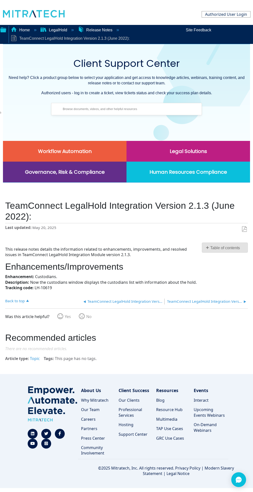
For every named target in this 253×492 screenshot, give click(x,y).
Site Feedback (198, 30)
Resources (167, 390)
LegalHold (58, 30)
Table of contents (225, 248)
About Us (91, 390)
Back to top (15, 300)
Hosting (126, 424)
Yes (68, 316)
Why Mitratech (94, 400)
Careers (88, 419)
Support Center (133, 434)
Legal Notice (178, 473)
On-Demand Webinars (205, 427)
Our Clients (129, 400)
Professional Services (130, 412)
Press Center (93, 438)
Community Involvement (92, 450)
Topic (35, 358)
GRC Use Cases (170, 438)
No (89, 316)
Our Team (90, 409)
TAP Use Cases (169, 428)
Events (201, 390)
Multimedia (166, 419)
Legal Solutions (188, 151)
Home (24, 30)
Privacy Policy (187, 468)
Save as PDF (244, 229)
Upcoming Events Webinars (209, 412)
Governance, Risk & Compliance (65, 172)
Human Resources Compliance (188, 172)
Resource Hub (169, 409)
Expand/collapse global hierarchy (3, 29)
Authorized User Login (226, 14)
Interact (201, 400)
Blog (160, 400)
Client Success (134, 390)
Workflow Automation (65, 151)
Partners (89, 428)
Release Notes (99, 30)
